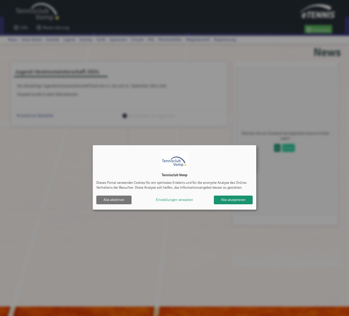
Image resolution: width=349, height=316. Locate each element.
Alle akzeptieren (233, 200)
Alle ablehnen (113, 200)
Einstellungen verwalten (174, 200)
